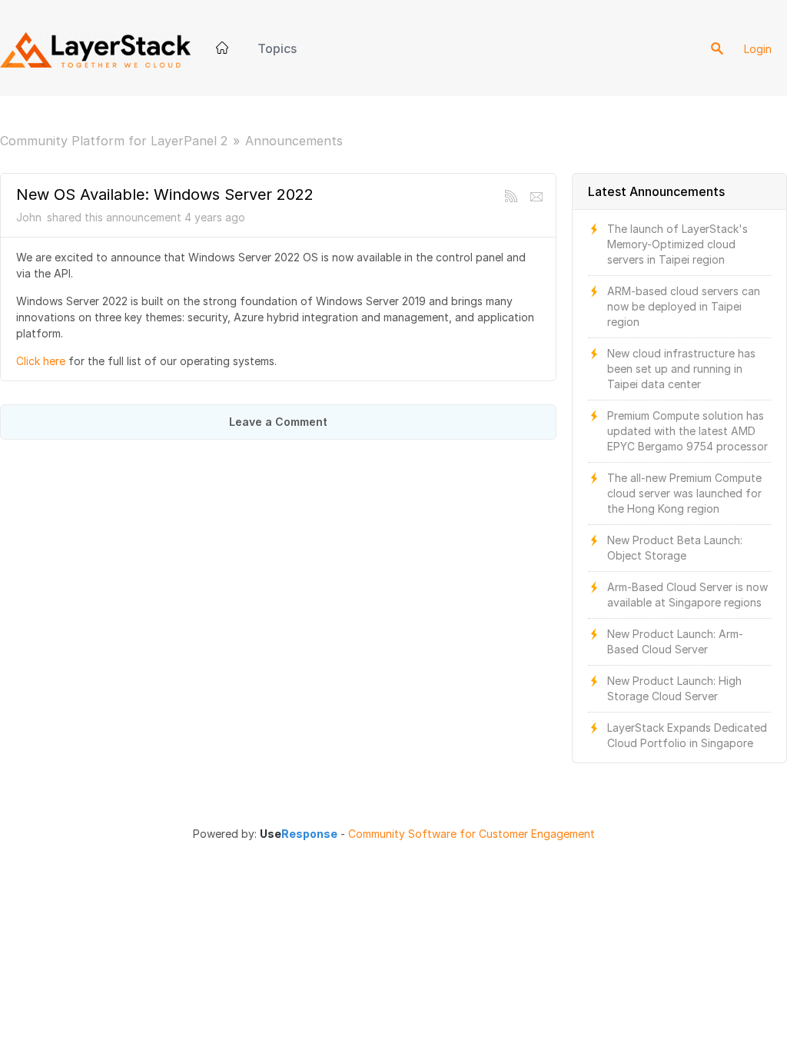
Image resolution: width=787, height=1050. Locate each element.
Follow (536, 197)
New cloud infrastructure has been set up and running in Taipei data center (681, 368)
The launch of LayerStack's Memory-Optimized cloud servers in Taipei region (677, 244)
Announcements (294, 140)
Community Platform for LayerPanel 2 (113, 140)
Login (758, 48)
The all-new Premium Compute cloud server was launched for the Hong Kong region (684, 493)
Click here (40, 360)
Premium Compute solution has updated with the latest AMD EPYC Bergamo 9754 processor (687, 431)
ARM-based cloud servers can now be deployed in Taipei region (683, 306)
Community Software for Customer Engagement (471, 834)
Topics (277, 48)
